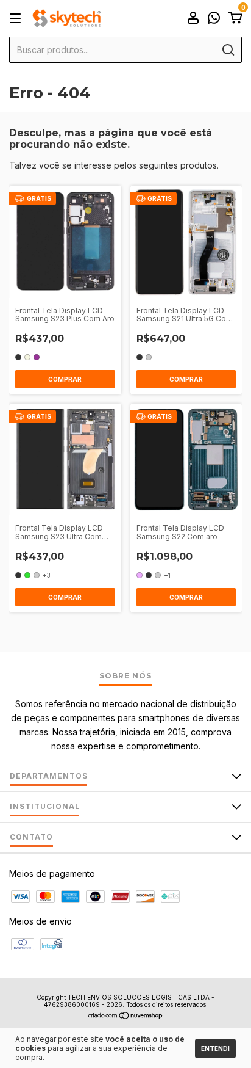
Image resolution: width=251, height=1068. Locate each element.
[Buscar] (227, 50)
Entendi (215, 1048)
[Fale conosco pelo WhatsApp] (213, 19)
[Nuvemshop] (126, 1016)
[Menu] (17, 18)
